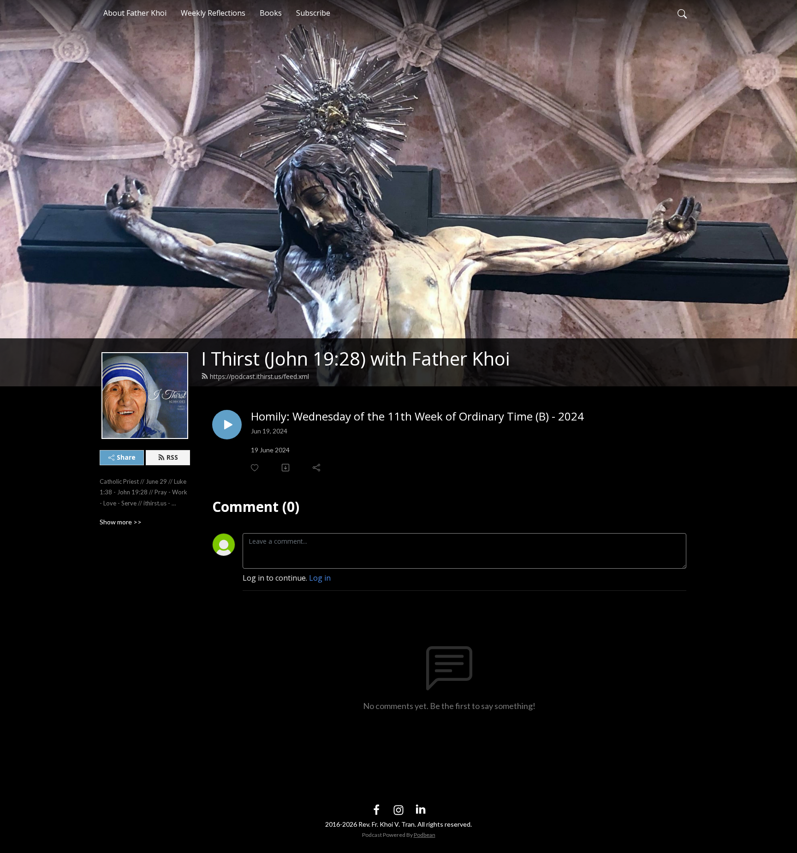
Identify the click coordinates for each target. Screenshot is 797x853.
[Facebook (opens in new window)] (376, 810)
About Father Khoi (135, 13)
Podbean (424, 834)
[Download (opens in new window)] (286, 467)
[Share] (317, 467)
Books (271, 13)
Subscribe (313, 13)
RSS (172, 457)
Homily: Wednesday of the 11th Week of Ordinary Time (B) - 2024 (417, 416)
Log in (320, 578)
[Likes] (255, 468)
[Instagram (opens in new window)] (398, 810)
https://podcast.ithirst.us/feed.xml (259, 376)
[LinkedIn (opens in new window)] (420, 810)
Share (126, 457)
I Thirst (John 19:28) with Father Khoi (355, 358)
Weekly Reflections (213, 13)
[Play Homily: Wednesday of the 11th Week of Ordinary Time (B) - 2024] (227, 424)
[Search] (682, 13)
